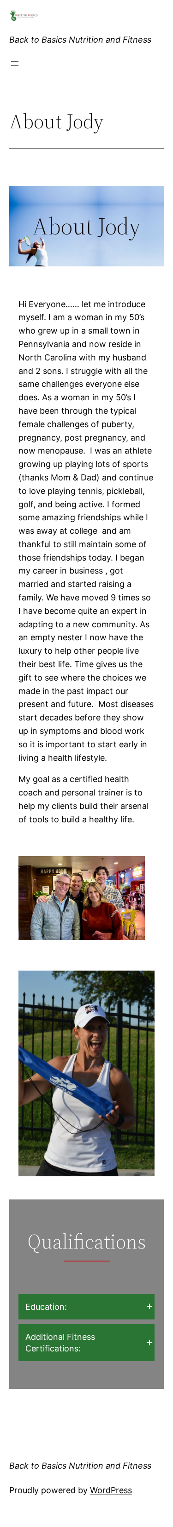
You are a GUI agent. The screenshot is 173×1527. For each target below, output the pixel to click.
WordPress (111, 1490)
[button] (86, 1306)
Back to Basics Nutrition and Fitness (80, 39)
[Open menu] (14, 63)
